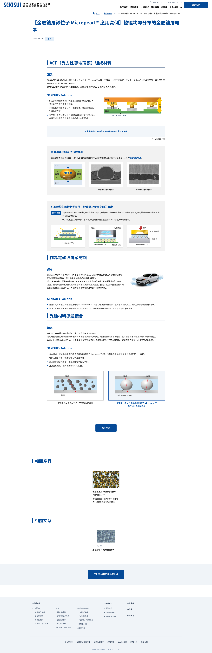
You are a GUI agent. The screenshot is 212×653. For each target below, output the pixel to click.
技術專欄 (155, 6)
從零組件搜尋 (40, 612)
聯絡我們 (196, 4)
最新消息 (174, 6)
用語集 (164, 6)
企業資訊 (109, 608)
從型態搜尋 (39, 616)
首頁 (97, 13)
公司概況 (144, 6)
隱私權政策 (69, 642)
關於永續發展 (111, 616)
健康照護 (81, 628)
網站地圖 (133, 642)
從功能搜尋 (39, 620)
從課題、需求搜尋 (42, 623)
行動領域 (37, 608)
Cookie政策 (122, 642)
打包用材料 (82, 624)
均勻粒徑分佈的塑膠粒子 (103, 547)
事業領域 (36, 603)
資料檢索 (134, 6)
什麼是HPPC (110, 612)
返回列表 (106, 427)
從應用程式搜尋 (63, 616)
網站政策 (110, 642)
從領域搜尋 (84, 612)
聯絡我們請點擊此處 (108, 574)
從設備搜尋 (61, 612)
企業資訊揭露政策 (83, 642)
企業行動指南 (99, 642)
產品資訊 (124, 6)
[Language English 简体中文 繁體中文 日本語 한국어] (156, 2)
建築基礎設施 (83, 608)
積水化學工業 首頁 (175, 2)
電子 (49, 38)
